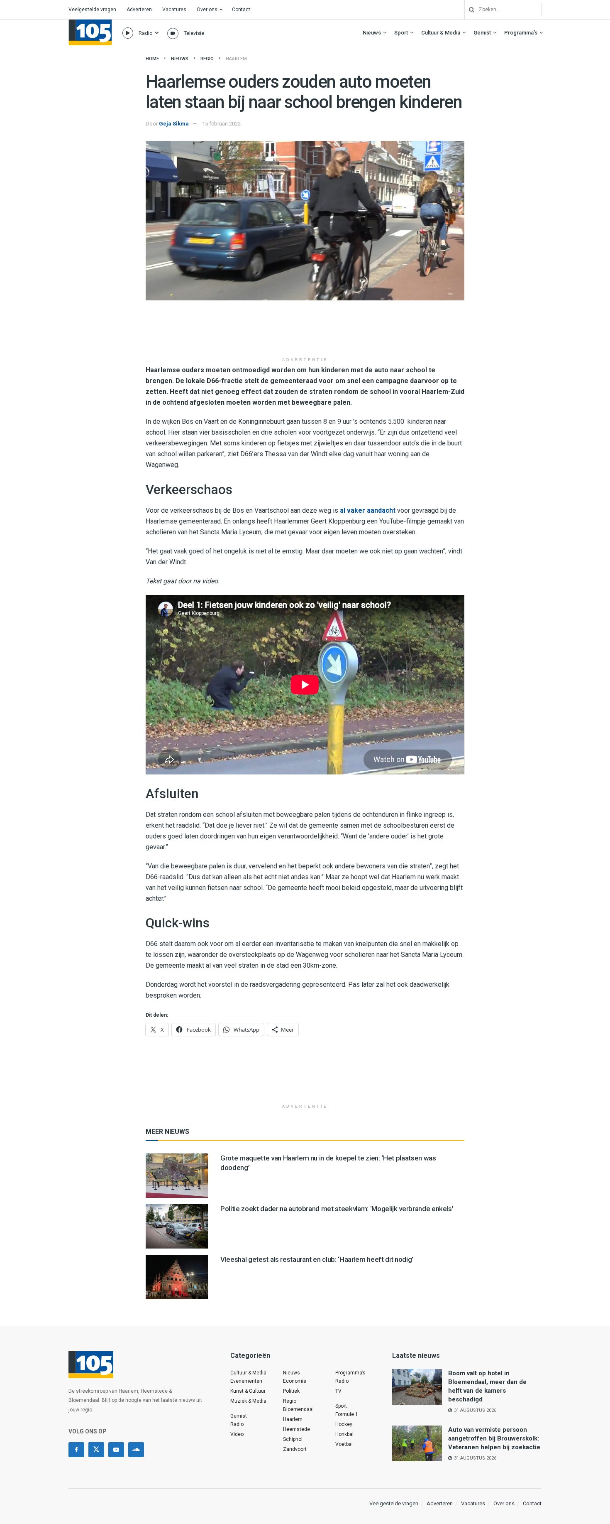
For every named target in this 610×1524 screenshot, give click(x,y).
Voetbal (344, 1444)
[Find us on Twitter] (96, 1449)
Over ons (207, 9)
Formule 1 (346, 1414)
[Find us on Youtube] (116, 1449)
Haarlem (236, 58)
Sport (401, 32)
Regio (207, 58)
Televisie (194, 33)
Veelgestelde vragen (92, 9)
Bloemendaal (298, 1409)
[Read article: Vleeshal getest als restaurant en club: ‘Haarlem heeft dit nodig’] (177, 1277)
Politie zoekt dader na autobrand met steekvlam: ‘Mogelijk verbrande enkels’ (337, 1208)
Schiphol (293, 1439)
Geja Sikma (174, 123)
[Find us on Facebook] (76, 1449)
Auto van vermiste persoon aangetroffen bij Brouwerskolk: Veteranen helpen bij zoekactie (494, 1438)
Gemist (482, 32)
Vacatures (174, 9)
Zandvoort (295, 1449)
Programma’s (520, 32)
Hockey (343, 1424)
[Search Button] (468, 9)
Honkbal (344, 1434)
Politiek (291, 1391)
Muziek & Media (248, 1401)
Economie (294, 1381)
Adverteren (139, 9)
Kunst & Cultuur (248, 1391)
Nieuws (372, 32)
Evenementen (246, 1381)
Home (152, 58)
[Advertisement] (305, 331)
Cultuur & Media (440, 32)
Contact (241, 9)
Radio (146, 33)
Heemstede (296, 1429)
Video (237, 1434)
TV (338, 1391)
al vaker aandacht (367, 510)
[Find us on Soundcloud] (136, 1449)
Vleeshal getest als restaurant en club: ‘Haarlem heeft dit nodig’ (316, 1259)
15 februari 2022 (221, 123)
